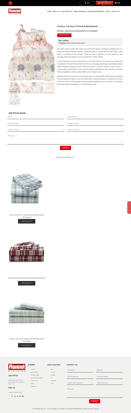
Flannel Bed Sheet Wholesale (76, 43)
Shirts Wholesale (80, 11)
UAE (52, 383)
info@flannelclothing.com (15, 392)
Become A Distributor (96, 11)
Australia (53, 380)
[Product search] (10, 3)
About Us (56, 11)
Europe (53, 372)
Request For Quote (64, 35)
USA (52, 369)
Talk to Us (129, 207)
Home (49, 11)
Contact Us (115, 11)
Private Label (35, 375)
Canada (53, 375)
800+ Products (66, 11)
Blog (108, 11)
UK (51, 378)
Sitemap (33, 386)
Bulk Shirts (34, 372)
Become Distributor (37, 378)
